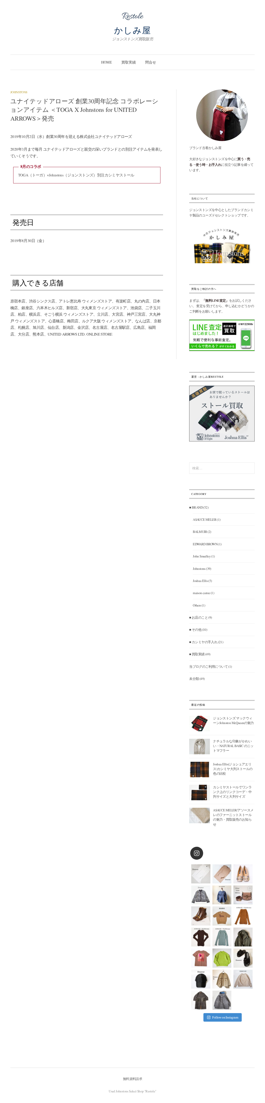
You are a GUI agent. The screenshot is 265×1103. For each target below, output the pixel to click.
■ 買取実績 (196, 654)
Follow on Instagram (225, 1017)
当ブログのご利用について (208, 666)
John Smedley (202, 556)
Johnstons (18, 92)
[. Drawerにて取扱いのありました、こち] (222, 916)
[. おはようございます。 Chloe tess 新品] (243, 895)
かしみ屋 (132, 30)
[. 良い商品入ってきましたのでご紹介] (243, 937)
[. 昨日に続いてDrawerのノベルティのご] (243, 958)
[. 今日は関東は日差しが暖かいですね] (222, 958)
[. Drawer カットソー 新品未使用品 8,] (200, 873)
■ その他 (195, 629)
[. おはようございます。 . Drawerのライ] (222, 979)
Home (106, 62)
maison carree (201, 593)
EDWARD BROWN (205, 544)
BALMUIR (200, 531)
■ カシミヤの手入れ (203, 642)
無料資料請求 (132, 1078)
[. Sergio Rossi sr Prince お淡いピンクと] (243, 873)
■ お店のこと (198, 617)
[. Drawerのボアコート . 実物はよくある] (222, 1000)
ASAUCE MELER (204, 519)
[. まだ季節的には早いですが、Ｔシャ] (200, 958)
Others (197, 605)
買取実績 (128, 62)
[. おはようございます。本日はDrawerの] (200, 979)
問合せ (150, 62)
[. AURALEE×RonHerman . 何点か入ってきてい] (243, 916)
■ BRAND (196, 507)
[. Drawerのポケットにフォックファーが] (200, 1000)
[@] (204, 853)
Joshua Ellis (200, 580)
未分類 (194, 678)
